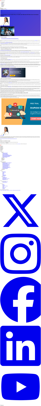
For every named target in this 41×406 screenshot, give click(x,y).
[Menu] (0, 8)
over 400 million (35, 40)
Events (3, 174)
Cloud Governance (7, 138)
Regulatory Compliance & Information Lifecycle (7, 155)
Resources (1, 148)
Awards (3, 186)
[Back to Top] (0, 139)
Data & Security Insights (5, 163)
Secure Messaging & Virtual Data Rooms (6, 167)
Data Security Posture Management (6, 178)
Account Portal (4, 171)
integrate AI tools (10, 82)
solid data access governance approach (4, 43)
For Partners (3, 169)
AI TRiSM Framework (5, 177)
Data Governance (2, 138)
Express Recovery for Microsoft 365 (6, 164)
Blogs (2, 11)
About (1, 150)
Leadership (4, 185)
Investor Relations (4, 187)
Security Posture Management (5, 154)
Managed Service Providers (5, 179)
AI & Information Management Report (8, 42)
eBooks (3, 172)
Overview (4, 184)
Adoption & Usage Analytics (5, 166)
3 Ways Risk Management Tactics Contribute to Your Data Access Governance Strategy (9, 38)
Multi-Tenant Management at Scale (6, 156)
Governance (5, 138)
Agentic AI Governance (5, 153)
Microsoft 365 (15, 138)
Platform (2, 3)
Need (2, 152)
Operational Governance (11, 138)
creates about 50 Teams (10, 59)
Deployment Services (5, 182)
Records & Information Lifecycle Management (7, 162)
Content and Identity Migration (5, 165)
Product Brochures (4, 175)
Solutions (2, 2)
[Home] (1, 10)
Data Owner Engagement (5, 168)
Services (1, 149)
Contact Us (4, 188)
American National (12, 66)
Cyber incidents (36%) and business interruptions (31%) (5, 50)
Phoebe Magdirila (2, 135)
